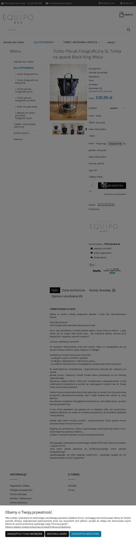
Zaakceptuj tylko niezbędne (24, 534)
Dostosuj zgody (57, 534)
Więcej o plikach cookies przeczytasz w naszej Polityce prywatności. (38, 526)
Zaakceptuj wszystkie (85, 534)
